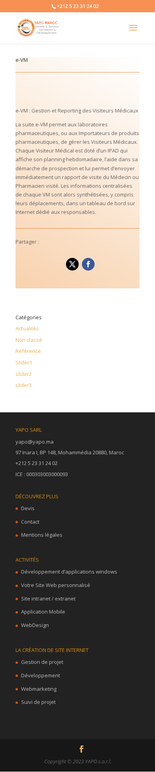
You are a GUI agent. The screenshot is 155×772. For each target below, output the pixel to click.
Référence (28, 351)
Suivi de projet (38, 701)
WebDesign (35, 625)
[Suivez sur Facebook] (88, 264)
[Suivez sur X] (72, 264)
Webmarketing (38, 688)
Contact (30, 521)
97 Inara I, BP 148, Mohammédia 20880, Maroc (69, 452)
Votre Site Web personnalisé (55, 585)
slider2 (23, 373)
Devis (28, 508)
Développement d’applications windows (69, 571)
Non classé (28, 339)
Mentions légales (41, 534)
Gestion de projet (42, 661)
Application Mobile (43, 611)
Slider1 (23, 362)
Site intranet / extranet (48, 598)
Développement (40, 675)
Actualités (27, 328)
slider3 (23, 385)
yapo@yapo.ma (34, 441)
